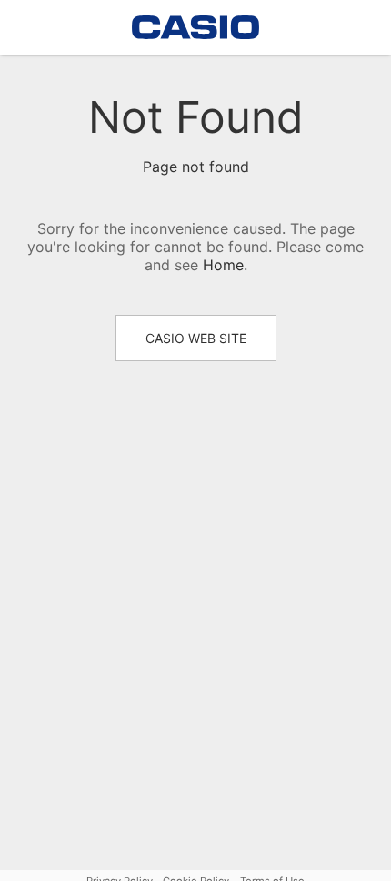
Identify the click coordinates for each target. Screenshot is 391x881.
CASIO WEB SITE (195, 338)
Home (223, 265)
